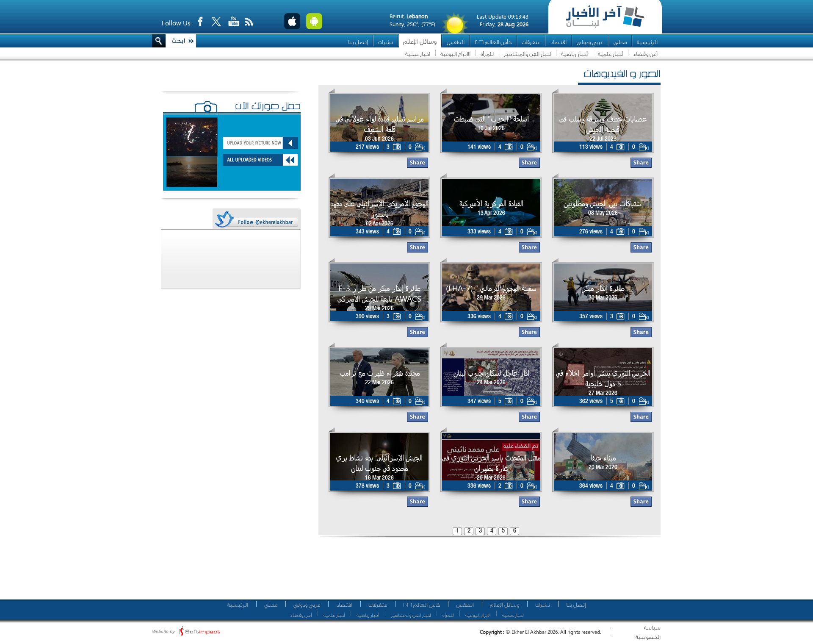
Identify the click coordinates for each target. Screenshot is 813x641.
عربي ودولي (590, 42)
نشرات (385, 42)
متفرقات (531, 42)
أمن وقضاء (645, 54)
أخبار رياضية (574, 54)
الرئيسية (647, 42)
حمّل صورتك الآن (268, 107)
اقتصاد (558, 42)
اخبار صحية (417, 54)
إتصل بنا (358, 42)
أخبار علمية (610, 54)
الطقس (456, 42)
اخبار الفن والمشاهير (527, 54)
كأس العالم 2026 (493, 42)
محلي (620, 42)
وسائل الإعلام (420, 41)
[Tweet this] (256, 219)
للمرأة (487, 54)
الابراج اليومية (455, 54)
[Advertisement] (486, 572)
